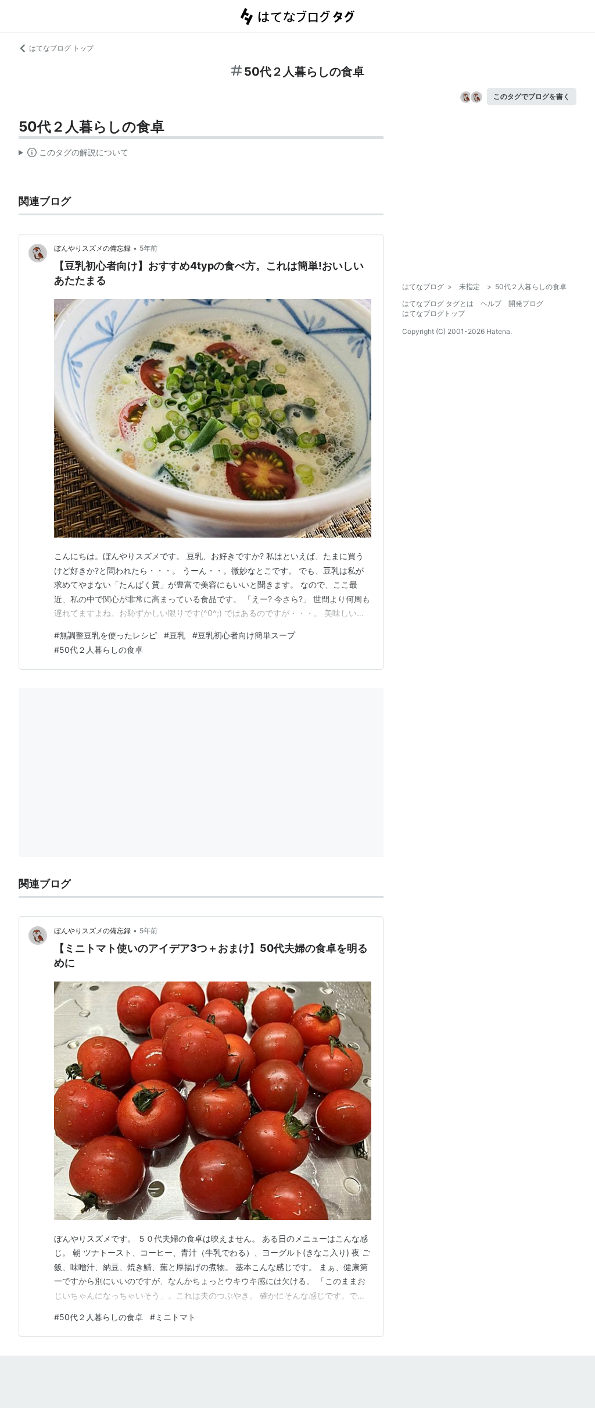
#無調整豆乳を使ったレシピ (105, 635)
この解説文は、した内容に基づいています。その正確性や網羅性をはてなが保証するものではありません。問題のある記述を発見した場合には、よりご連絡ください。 (73, 154)
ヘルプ (491, 303)
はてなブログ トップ (61, 48)
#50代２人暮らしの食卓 (98, 650)
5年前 (148, 248)
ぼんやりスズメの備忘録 (92, 248)
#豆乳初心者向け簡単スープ (243, 635)
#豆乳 (174, 635)
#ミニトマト (173, 1317)
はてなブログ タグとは (438, 303)
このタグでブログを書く (531, 96)
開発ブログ (525, 303)
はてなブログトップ (433, 313)
